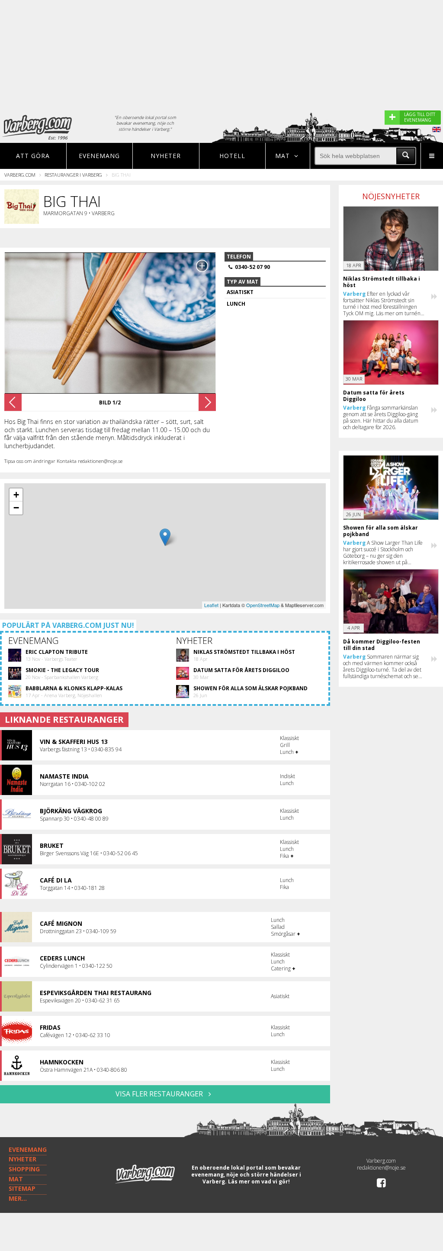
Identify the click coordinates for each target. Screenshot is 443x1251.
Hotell (232, 156)
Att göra (33, 156)
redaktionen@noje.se (381, 1167)
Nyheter (166, 156)
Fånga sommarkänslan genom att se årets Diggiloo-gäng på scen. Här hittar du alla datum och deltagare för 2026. (380, 417)
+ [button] (16, 494)
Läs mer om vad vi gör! (259, 1181)
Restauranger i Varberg (73, 174)
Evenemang (99, 156)
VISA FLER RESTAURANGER (160, 1094)
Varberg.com (19, 174)
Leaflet (211, 604)
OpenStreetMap (262, 604)
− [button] (16, 507)
